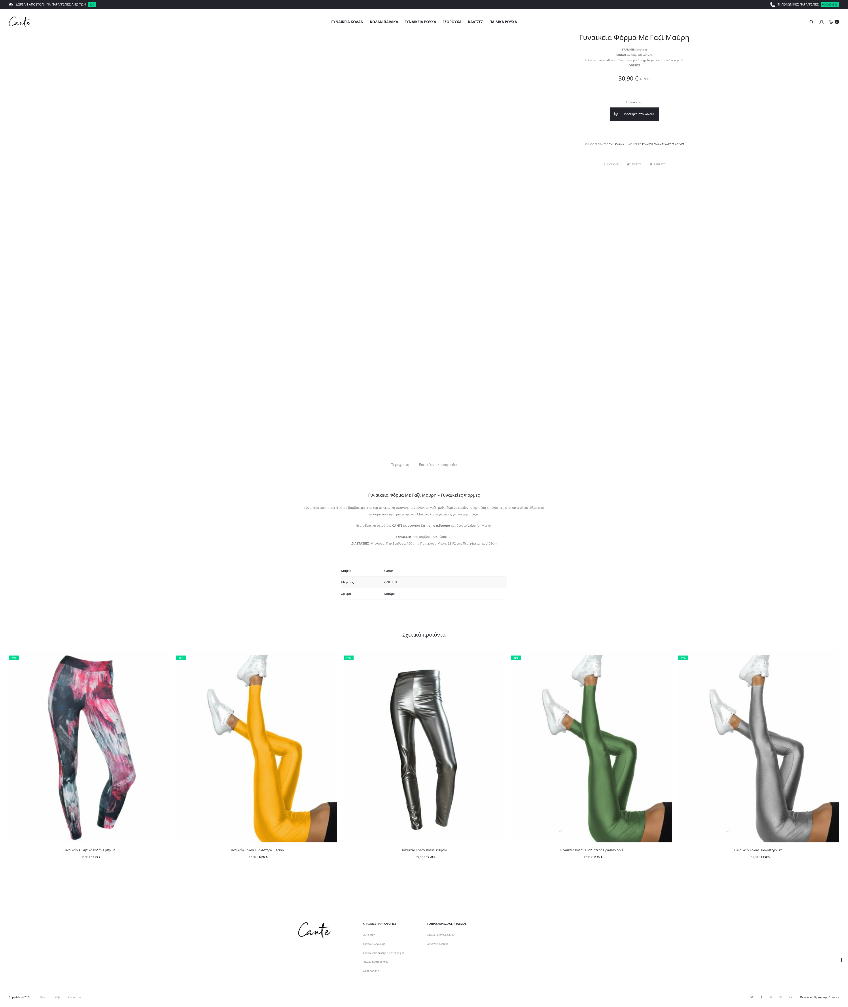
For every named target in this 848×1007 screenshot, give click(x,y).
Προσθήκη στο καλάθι (638, 114)
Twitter (637, 164)
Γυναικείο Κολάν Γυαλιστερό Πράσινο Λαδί (591, 850)
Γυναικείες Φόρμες (673, 144)
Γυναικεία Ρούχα (420, 21)
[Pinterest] (781, 997)
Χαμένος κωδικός (437, 944)
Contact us (74, 997)
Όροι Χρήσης (371, 971)
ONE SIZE (391, 582)
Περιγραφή (400, 464)
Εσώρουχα (452, 21)
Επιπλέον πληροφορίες (438, 464)
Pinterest (660, 164)
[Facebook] (761, 997)
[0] (831, 22)
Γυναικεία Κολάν (347, 21)
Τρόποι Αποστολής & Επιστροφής (383, 953)
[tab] (400, 464)
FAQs (57, 997)
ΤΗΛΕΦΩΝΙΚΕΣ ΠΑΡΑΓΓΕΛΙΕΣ (808, 4)
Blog (42, 997)
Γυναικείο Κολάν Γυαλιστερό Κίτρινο (256, 850)
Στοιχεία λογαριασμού (440, 935)
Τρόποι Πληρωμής (374, 944)
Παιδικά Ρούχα (503, 21)
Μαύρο (389, 594)
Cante (388, 571)
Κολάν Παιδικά (384, 21)
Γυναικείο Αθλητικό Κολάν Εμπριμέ (89, 850)
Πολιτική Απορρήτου (375, 962)
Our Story (369, 935)
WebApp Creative (828, 997)
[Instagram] (771, 997)
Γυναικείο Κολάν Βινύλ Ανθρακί (424, 850)
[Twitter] (751, 997)
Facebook (613, 164)
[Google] (791, 997)
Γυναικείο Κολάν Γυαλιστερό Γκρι (759, 850)
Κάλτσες (475, 21)
